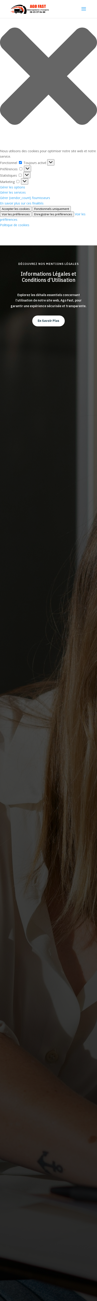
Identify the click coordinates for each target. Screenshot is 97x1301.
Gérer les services (13, 192)
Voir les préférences (16, 214)
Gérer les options (12, 187)
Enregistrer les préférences (53, 214)
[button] (48, 76)
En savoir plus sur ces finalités (22, 203)
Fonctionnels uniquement (51, 209)
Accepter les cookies (16, 209)
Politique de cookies (14, 225)
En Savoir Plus (48, 321)
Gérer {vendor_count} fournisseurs (25, 198)
